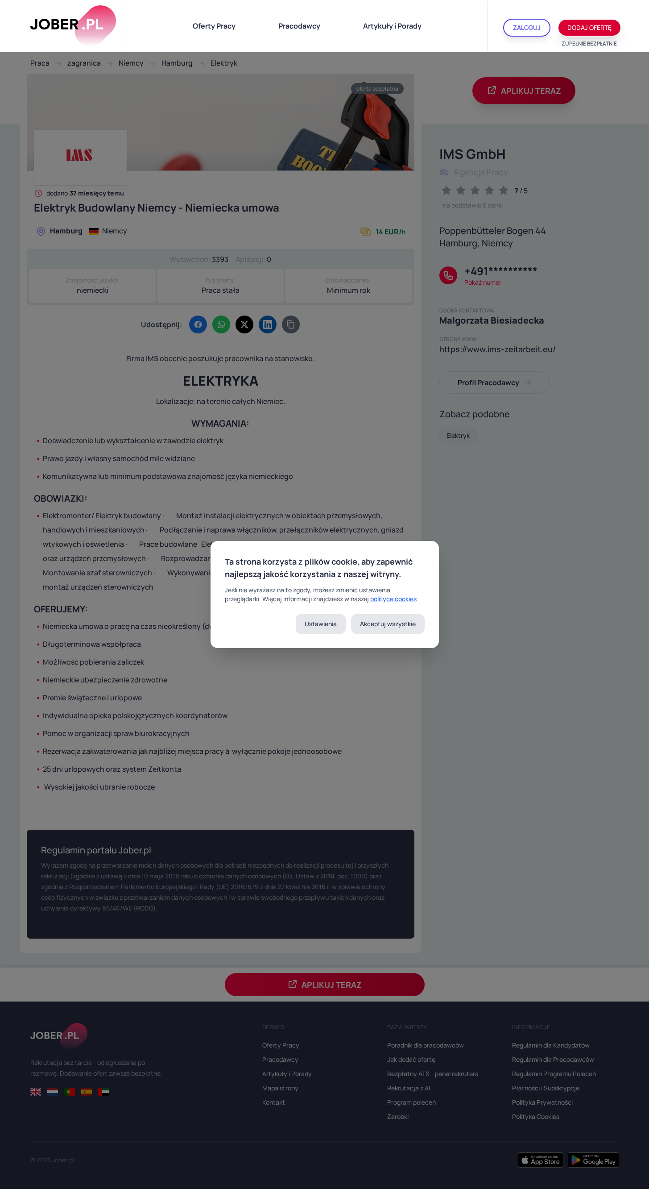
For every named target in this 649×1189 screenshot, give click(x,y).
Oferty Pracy (214, 26)
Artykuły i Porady (392, 26)
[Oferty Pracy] (73, 25)
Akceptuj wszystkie (388, 623)
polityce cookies (393, 598)
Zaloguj (527, 27)
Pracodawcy (299, 26)
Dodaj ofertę (589, 27)
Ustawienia (321, 623)
